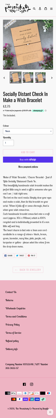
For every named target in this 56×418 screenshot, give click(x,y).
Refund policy (12, 341)
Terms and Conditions (16, 316)
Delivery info (11, 349)
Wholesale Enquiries (15, 308)
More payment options (28, 166)
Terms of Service (13, 332)
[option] (16, 77)
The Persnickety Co (23, 408)
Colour (6, 125)
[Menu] (51, 8)
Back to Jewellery (30, 269)
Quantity (7, 137)
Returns (9, 300)
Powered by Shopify (40, 408)
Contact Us (10, 292)
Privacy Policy (12, 324)
